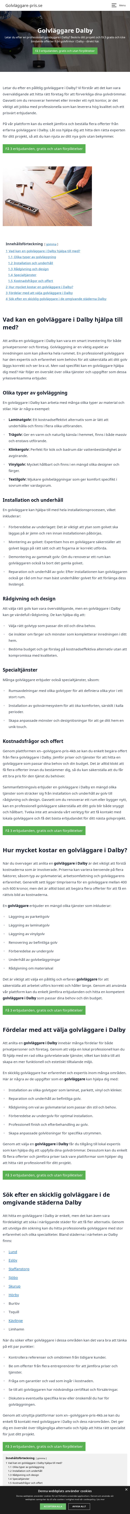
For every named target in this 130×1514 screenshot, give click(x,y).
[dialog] (65, 1500)
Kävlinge (16, 1320)
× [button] (126, 1489)
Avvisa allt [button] (79, 1506)
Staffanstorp (19, 1268)
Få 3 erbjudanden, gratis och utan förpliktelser (65, 51)
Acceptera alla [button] (53, 1506)
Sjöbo (13, 1277)
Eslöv (13, 1260)
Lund (13, 1251)
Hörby (14, 1294)
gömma (51, 244)
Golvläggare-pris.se (23, 5)
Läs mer (101, 1499)
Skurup (14, 1286)
